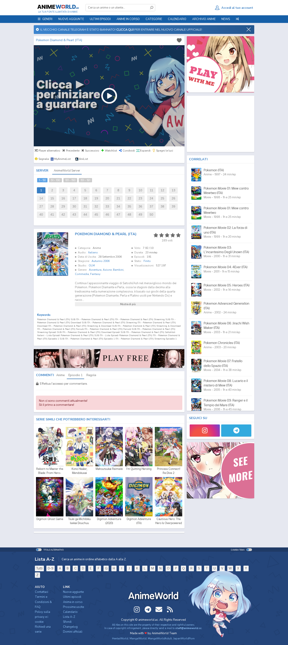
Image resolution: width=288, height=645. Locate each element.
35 (129, 206)
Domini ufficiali (72, 632)
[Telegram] (236, 430)
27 (41, 206)
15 (52, 198)
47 (118, 214)
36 (140, 206)
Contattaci (41, 592)
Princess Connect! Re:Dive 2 (168, 471)
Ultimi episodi (100, 19)
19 (96, 198)
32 (96, 206)
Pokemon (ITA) (214, 170)
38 (162, 206)
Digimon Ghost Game (49, 519)
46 (107, 214)
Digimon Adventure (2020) (109, 521)
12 (162, 190)
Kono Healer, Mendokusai (79, 471)
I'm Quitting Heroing (138, 469)
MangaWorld (138, 638)
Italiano (93, 252)
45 (96, 214)
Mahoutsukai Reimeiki (109, 469)
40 (41, 214)
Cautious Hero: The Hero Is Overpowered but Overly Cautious (168, 521)
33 (107, 206)
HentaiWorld (120, 638)
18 (85, 198)
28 (52, 206)
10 (140, 190)
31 (85, 206)
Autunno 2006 (101, 261)
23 (140, 198)
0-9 (50, 568)
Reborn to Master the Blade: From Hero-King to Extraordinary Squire (49, 471)
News (225, 19)
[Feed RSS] (169, 609)
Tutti (39, 568)
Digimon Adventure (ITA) (139, 521)
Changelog (70, 627)
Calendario (177, 19)
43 (74, 214)
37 (151, 206)
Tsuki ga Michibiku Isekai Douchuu (79, 521)
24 (151, 198)
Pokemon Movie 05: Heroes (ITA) (227, 285)
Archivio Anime (204, 19)
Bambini (118, 270)
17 (74, 198)
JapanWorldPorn (184, 638)
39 (173, 206)
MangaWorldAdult (160, 638)
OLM (92, 265)
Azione (107, 270)
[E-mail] (158, 609)
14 (41, 198)
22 (129, 198)
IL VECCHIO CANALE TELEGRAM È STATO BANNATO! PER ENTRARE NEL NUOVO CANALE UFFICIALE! (120, 29)
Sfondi (67, 622)
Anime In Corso (128, 19)
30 (74, 206)
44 (85, 214)
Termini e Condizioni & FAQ (43, 602)
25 (162, 198)
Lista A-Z (69, 617)
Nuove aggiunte (71, 19)
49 (140, 214)
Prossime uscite (73, 607)
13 (173, 190)
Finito (147, 261)
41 (52, 214)
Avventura (95, 270)
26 (173, 198)
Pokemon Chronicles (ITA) (222, 343)
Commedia (82, 274)
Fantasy (95, 274)
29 (63, 206)
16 (63, 198)
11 (151, 190)
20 (107, 198)
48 (129, 214)
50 (151, 214)
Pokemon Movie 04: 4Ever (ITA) (226, 267)
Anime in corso (73, 602)
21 (118, 198)
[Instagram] (205, 430)
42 (63, 214)
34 (118, 206)
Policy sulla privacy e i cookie (42, 617)
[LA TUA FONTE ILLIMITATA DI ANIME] (58, 6)
